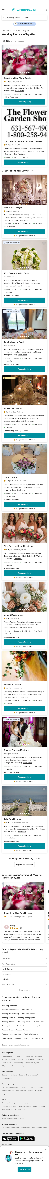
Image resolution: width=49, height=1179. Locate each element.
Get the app (24, 1169)
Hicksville (5, 979)
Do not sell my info (32, 1063)
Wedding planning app (10, 1103)
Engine (30, 1091)
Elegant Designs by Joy (15, 615)
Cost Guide (39, 1091)
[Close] (45, 1149)
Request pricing (24, 102)
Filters (9, 41)
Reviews (14, 1075)
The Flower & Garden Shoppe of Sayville (23, 141)
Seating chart (21, 1091)
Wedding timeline (24, 1106)
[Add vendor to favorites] (44, 48)
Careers (20, 1059)
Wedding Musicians (23, 1030)
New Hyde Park (8, 984)
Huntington (6, 974)
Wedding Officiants (8, 1022)
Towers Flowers (11, 477)
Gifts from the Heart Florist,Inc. (18, 546)
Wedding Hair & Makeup (10, 1014)
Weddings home (8, 1056)
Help (3, 1094)
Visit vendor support (39, 1128)
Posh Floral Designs (13, 207)
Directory (5, 1075)
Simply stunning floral (14, 342)
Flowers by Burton (12, 684)
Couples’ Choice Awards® (28, 1075)
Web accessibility (18, 1066)
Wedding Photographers (10, 1010)
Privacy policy (18, 1063)
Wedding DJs (27, 1010)
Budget (40, 1087)
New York (5, 31)
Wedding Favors (37, 1038)
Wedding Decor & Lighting (11, 1034)
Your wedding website (10, 1087)
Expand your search (24, 864)
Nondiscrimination (8, 1059)
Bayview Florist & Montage (16, 750)
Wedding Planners (28, 1014)
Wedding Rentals (24, 1022)
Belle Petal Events (12, 819)
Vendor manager (8, 1091)
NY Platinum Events (13, 408)
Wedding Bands (7, 1026)
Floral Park (6, 959)
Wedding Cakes (37, 1026)
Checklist (23, 1087)
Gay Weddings (7, 1078)
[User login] (46, 10)
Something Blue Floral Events (17, 78)
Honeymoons (20, 1109)
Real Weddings (7, 1109)
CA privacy (5, 1066)
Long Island (16, 31)
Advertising (40, 1059)
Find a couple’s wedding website (14, 1118)
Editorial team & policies (33, 1056)
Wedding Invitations (31, 1034)
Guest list (32, 1087)
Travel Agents (7, 1038)
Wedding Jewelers (21, 1038)
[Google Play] (27, 1140)
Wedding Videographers (26, 1018)
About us (19, 1056)
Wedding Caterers (8, 1018)
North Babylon (7, 969)
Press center (29, 1059)
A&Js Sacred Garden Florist (16, 273)
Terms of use (6, 1063)
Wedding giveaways (9, 1106)
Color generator (39, 1106)
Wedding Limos (7, 1030)
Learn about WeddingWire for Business (16, 1128)
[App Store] (10, 1140)
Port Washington (8, 964)
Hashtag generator (27, 1103)
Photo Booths (39, 1022)
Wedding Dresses (22, 1026)
